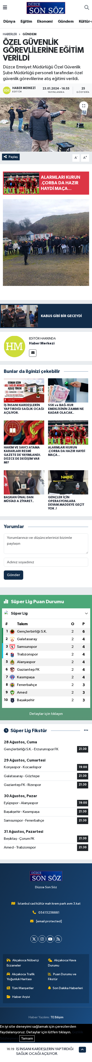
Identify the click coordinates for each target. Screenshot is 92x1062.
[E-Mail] (32, 353)
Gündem (65, 22)
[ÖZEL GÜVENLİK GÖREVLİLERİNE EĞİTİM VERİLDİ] (46, 125)
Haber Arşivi (21, 997)
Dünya (9, 22)
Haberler (10, 34)
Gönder (13, 575)
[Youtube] (50, 939)
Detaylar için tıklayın (46, 714)
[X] (34, 939)
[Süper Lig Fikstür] (86, 731)
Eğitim (26, 22)
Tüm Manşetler (23, 988)
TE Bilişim (56, 1017)
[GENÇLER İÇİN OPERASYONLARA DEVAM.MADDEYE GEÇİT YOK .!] (68, 482)
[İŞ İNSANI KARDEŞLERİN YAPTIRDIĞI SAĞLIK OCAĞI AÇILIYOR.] (24, 390)
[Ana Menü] (5, 8)
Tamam (27, 1038)
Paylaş (13, 157)
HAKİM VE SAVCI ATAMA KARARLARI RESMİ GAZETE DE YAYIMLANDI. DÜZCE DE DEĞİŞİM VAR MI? (22, 455)
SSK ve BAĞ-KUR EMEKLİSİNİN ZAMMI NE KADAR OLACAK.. (66, 409)
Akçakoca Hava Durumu (62, 963)
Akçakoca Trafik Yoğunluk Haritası (21, 977)
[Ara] (86, 8)
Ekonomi (44, 22)
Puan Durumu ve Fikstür (62, 977)
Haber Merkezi (41, 343)
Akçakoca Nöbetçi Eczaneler (23, 963)
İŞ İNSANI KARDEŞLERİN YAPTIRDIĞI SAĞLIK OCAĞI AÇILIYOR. (24, 409)
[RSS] (58, 939)
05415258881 (48, 912)
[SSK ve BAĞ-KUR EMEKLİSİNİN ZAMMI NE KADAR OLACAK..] (68, 390)
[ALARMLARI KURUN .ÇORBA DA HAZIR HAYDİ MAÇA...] (68, 432)
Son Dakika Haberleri (68, 988)
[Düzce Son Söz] (46, 7)
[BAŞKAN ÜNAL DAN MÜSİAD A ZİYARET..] (24, 482)
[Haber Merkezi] (14, 346)
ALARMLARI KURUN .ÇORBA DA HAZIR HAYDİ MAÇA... (66, 451)
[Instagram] (42, 939)
